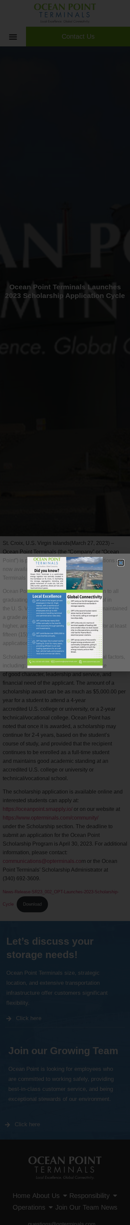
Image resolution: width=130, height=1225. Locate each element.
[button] (120, 562)
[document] (65, 612)
